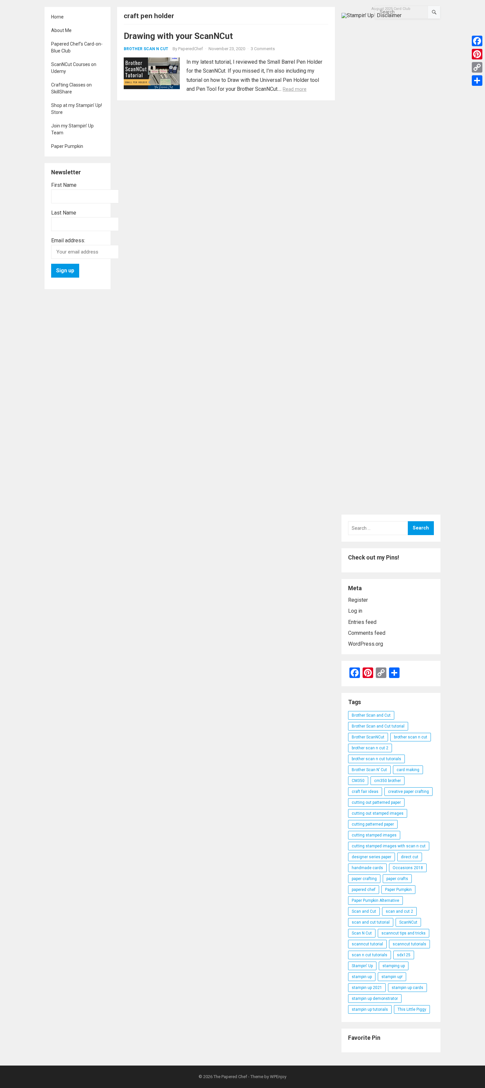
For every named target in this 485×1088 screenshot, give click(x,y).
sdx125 (403, 955)
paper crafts (397, 878)
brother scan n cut (410, 737)
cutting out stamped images (378, 813)
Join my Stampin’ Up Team (72, 129)
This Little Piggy (412, 1009)
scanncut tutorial (367, 944)
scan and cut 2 (399, 911)
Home (57, 16)
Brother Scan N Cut (146, 49)
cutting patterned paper (373, 824)
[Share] (477, 80)
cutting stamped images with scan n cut (389, 846)
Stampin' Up (362, 966)
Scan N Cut (362, 933)
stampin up (362, 976)
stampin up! (392, 976)
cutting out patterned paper (376, 802)
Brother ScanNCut (368, 737)
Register (358, 600)
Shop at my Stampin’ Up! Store (76, 109)
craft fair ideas (365, 791)
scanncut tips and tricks (403, 933)
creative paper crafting (408, 791)
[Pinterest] (477, 54)
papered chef (363, 889)
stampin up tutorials (370, 1009)
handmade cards (367, 868)
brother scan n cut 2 (370, 748)
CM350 (358, 780)
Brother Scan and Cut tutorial (378, 726)
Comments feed (366, 633)
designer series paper (371, 857)
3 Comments (263, 48)
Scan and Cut (364, 911)
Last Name (63, 213)
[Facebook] (477, 41)
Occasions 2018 (408, 868)
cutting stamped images (374, 835)
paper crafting (364, 878)
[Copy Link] (477, 67)
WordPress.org (365, 644)
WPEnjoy (278, 1076)
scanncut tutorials (409, 944)
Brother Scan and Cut (371, 715)
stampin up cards (407, 987)
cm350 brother (387, 780)
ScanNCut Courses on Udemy (73, 68)
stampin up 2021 (367, 987)
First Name (64, 185)
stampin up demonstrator (375, 998)
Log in (355, 611)
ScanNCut (408, 922)
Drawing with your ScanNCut (178, 36)
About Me (61, 30)
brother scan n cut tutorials (376, 759)
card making (408, 769)
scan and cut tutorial (371, 922)
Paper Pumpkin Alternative (375, 900)
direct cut (409, 857)
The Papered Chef (230, 1076)
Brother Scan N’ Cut (369, 769)
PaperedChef (190, 48)
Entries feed (362, 622)
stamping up (393, 966)
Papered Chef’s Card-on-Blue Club (77, 47)
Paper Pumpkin (67, 146)
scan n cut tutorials (369, 955)
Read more (295, 89)
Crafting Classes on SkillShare (71, 88)
